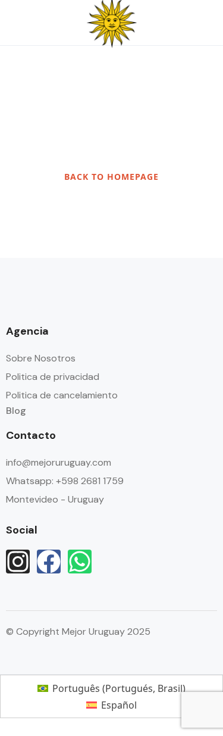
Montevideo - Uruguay (55, 499)
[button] (171, 23)
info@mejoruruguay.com (58, 462)
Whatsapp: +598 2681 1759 (65, 481)
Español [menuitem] (119, 705)
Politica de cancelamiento (62, 395)
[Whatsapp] (80, 561)
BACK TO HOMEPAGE (111, 176)
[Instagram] (18, 561)
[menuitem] (111, 688)
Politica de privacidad (52, 376)
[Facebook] (49, 561)
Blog (16, 410)
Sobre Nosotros (41, 358)
